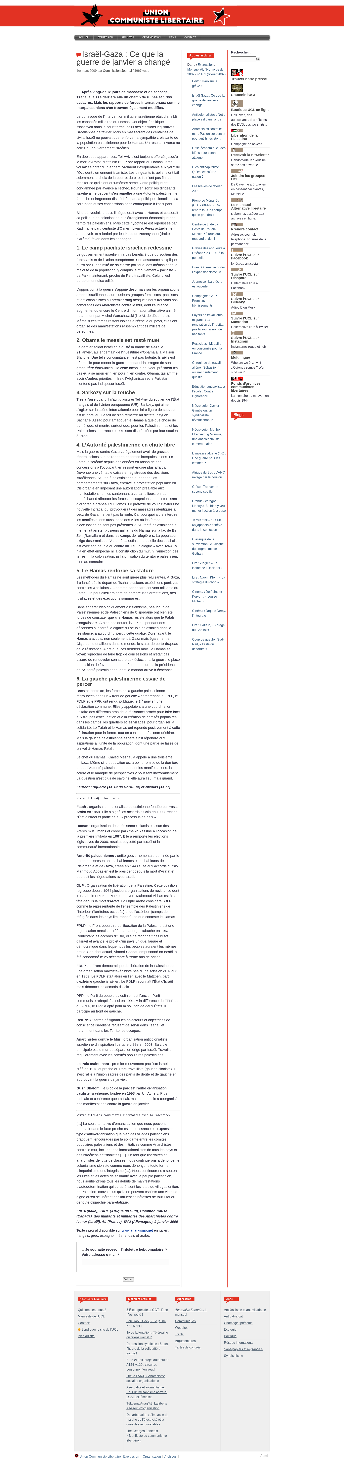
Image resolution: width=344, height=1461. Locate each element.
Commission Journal (117, 70)
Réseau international (238, 1342)
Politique (230, 1336)
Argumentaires (185, 1341)
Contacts (84, 1323)
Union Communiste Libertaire (100, 1456)
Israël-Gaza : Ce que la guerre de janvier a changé (208, 100)
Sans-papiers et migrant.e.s (243, 1349)
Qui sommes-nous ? (92, 1310)
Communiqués (185, 1321)
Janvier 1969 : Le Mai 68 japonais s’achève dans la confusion (207, 524)
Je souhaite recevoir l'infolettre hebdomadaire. (126, 1249)
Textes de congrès (188, 1347)
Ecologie (230, 1329)
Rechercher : (241, 52)
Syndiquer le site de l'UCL (99, 1329)
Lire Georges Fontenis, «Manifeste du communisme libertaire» (146, 1435)
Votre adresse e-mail (100, 1255)
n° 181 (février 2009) (211, 74)
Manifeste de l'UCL (91, 1316)
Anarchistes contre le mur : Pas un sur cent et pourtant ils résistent (208, 133)
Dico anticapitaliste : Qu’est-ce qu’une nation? (206, 171)
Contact (190, 37)
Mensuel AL (195, 69)
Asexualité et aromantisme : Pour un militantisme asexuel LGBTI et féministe (146, 1392)
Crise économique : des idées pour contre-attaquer (209, 152)
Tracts (179, 1334)
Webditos (181, 1327)
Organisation (151, 37)
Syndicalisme (233, 1355)
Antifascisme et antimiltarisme (245, 1310)
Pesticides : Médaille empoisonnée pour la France (207, 348)
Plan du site (86, 1336)
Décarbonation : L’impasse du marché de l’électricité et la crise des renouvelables (147, 1419)
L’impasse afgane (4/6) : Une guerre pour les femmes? (209, 458)
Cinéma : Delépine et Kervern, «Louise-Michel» (207, 596)
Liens (172, 37)
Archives (127, 37)
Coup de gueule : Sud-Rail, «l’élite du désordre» (208, 644)
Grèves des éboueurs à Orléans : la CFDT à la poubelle (208, 253)
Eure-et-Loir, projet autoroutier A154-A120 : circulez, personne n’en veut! (147, 1364)
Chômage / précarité (238, 1323)
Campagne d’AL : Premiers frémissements (204, 300)
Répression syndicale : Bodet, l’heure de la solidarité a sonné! (147, 1348)
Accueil (83, 37)
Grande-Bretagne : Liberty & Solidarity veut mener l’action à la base (209, 505)
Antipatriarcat (233, 1316)
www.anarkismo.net (137, 1230)
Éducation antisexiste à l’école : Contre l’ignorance (208, 391)
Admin (265, 1455)
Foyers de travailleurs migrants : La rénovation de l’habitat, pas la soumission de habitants (208, 324)
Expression (105, 37)
